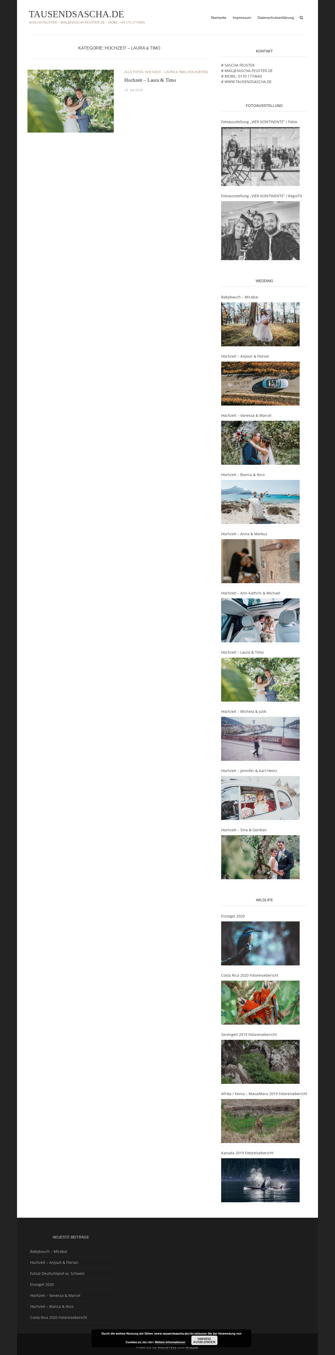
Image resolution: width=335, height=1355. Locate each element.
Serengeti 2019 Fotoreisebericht (249, 1034)
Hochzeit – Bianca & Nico (243, 474)
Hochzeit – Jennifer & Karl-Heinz (249, 770)
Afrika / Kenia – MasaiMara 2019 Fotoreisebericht (264, 1093)
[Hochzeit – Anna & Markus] (260, 561)
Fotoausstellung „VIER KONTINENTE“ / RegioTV (261, 195)
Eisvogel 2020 (233, 916)
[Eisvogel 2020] (260, 943)
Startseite (218, 17)
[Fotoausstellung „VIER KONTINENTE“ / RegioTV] (260, 230)
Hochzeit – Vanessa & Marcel (246, 415)
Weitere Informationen (170, 1342)
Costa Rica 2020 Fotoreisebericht (249, 975)
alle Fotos (133, 72)
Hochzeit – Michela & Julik (243, 711)
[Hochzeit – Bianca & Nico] (260, 502)
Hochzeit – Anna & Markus (244, 533)
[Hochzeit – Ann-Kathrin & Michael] (260, 620)
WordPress (167, 1347)
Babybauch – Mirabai (239, 296)
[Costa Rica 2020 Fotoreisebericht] (260, 1003)
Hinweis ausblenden (204, 1340)
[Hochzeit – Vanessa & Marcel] (260, 443)
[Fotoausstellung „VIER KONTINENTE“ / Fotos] (260, 156)
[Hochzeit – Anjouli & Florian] (260, 384)
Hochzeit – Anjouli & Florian (245, 356)
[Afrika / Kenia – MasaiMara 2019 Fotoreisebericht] (260, 1121)
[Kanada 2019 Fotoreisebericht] (260, 1180)
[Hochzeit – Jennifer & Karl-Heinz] (260, 798)
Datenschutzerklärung (276, 17)
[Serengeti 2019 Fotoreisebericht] (260, 1062)
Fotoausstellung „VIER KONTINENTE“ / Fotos (259, 121)
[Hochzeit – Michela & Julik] (260, 739)
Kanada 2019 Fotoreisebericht (247, 1152)
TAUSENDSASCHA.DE (76, 14)
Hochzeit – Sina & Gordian (244, 829)
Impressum (242, 17)
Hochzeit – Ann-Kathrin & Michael (250, 593)
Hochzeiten (198, 72)
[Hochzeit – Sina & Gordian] (260, 857)
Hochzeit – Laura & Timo (165, 72)
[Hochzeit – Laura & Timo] (70, 100)
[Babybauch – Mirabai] (260, 324)
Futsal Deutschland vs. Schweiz (57, 1273)
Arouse (192, 1347)
